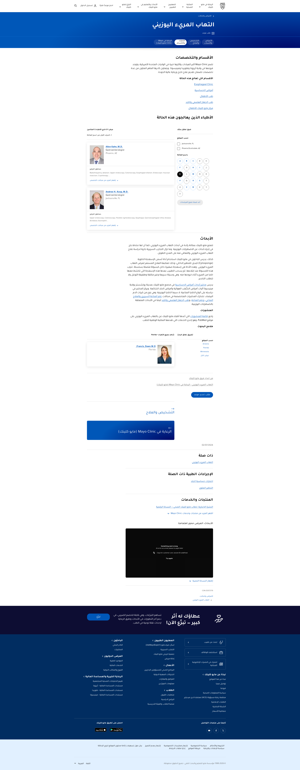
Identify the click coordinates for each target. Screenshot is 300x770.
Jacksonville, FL (188, 144)
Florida (206, 348)
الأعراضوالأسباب (208, 42)
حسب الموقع (182, 138)
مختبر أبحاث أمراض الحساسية (190, 285)
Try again (169, 558)
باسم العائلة (182, 155)
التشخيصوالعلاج (194, 42)
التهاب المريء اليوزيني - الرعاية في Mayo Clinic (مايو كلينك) (185, 385)
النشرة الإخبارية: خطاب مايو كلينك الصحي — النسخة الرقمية (184, 507)
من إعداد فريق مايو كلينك (201, 378)
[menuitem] (207, 42)
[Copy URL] (154, 553)
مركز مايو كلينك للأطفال (200, 108)
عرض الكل (205, 356)
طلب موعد (206, 33)
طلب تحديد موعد (202, 395)
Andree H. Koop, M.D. (117, 192)
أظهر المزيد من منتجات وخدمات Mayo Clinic (192, 513)
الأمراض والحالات (204, 16)
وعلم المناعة (197, 300)
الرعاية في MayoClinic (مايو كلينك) (164, 42)
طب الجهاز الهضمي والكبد (199, 102)
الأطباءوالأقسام (181, 42)
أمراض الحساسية (204, 90)
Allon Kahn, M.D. (114, 147)
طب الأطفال (206, 96)
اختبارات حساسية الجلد (202, 481)
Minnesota (204, 352)
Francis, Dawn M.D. (146, 346)
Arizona (206, 344)
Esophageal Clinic (203, 84)
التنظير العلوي (206, 488)
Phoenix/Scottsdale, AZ (191, 149)
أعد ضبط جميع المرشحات (190, 202)
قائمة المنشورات (199, 316)
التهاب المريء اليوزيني (183, 25)
